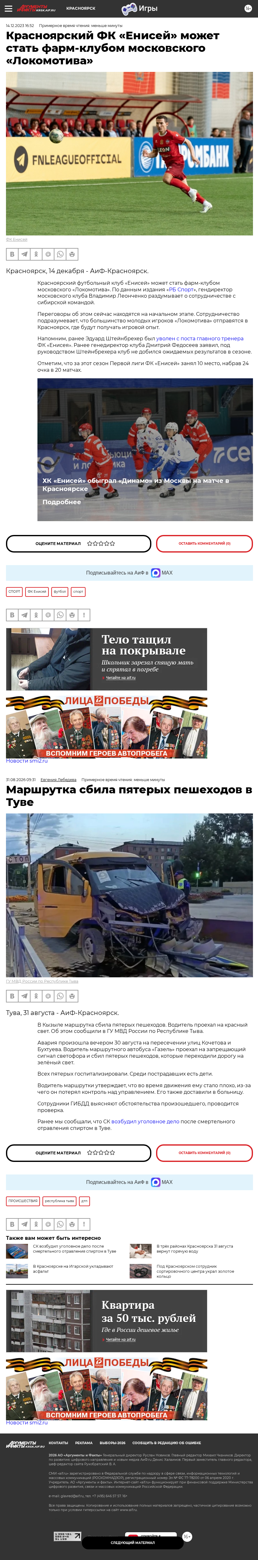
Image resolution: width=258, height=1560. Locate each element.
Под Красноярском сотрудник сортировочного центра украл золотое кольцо (195, 1271)
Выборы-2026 (112, 1443)
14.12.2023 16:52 (20, 25)
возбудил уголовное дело (145, 1122)
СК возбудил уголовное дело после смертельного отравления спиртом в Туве (74, 1249)
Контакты (58, 1443)
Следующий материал (133, 1543)
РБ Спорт (181, 290)
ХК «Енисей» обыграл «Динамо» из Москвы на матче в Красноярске (135, 485)
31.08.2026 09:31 (21, 779)
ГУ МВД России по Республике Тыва (42, 981)
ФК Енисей (16, 239)
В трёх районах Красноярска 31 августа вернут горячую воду (195, 1249)
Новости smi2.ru (27, 761)
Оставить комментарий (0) (205, 544)
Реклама (84, 1443)
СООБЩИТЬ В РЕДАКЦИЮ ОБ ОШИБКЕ (166, 1443)
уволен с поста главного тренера (200, 339)
